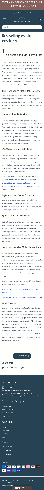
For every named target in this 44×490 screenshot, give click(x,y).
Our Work (5, 434)
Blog (3, 437)
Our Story (5, 427)
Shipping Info (6, 406)
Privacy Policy (6, 416)
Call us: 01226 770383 (23, 13)
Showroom (5, 431)
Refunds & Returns (8, 410)
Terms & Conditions (8, 413)
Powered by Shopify (7, 485)
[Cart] (40, 19)
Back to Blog (24, 356)
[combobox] (22, 27)
